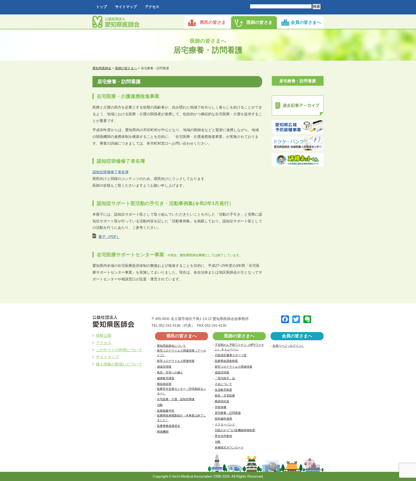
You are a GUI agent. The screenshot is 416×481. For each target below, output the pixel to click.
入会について (223, 384)
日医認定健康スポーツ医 (231, 355)
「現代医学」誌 (225, 378)
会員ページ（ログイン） (288, 345)
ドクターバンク (225, 424)
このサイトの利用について (119, 350)
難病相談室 (164, 384)
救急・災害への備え (170, 372)
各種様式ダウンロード (229, 447)
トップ (101, 7)
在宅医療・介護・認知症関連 (176, 399)
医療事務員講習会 (168, 426)
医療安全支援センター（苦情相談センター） (181, 391)
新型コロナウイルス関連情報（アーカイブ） (181, 353)
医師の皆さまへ (239, 335)
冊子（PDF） (109, 237)
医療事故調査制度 (226, 361)
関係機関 (163, 431)
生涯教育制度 (223, 389)
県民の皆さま (213, 22)
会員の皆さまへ (306, 22)
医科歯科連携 (223, 418)
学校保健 (220, 407)
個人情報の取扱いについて (119, 364)
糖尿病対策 (222, 401)
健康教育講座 (165, 378)
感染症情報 (164, 366)
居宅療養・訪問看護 (297, 81)
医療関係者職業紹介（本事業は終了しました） (181, 418)
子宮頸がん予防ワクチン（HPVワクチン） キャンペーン (239, 347)
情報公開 (103, 335)
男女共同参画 (223, 436)
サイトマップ (126, 7)
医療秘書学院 (165, 410)
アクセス (152, 7)
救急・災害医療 (225, 395)
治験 (160, 405)
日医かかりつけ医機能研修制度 (235, 430)
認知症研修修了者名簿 (110, 172)
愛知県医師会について (171, 345)
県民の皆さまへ (181, 335)
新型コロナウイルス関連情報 (176, 361)
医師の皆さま (260, 22)
